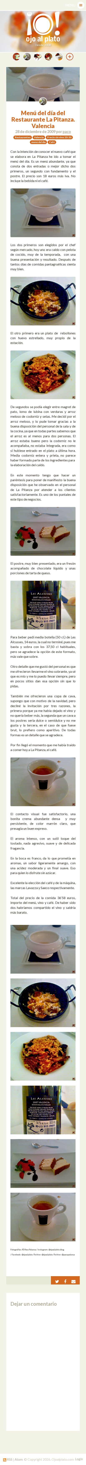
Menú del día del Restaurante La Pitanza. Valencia (43, 119)
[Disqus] (43, 1369)
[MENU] (80, 5)
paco (67, 131)
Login (79, 1459)
